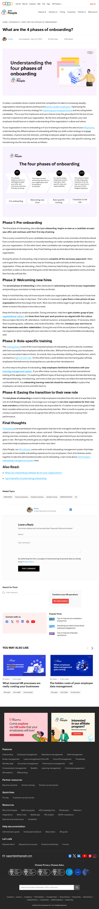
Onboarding (8, 428)
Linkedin (22, 621)
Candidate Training (51, 497)
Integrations (7, 815)
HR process (89, 127)
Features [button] (41, 12)
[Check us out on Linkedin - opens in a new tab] (79, 856)
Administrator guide (10, 832)
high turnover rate (23, 358)
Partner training (28, 785)
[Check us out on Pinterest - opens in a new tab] (90, 856)
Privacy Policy (76, 897)
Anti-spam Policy (51, 897)
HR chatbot (49, 815)
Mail (38, 4)
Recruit (25, 4)
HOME (5, 22)
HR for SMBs (17, 692)
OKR (71, 764)
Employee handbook (32, 832)
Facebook (7, 621)
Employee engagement (75, 768)
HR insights (14, 22)
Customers (71, 12)
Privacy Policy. (28, 562)
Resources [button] (92, 12)
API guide (63, 832)
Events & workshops (49, 844)
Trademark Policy (32, 900)
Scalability (32, 819)
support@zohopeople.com (19, 856)
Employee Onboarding (21, 497)
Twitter (12, 621)
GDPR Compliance (57, 900)
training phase (13, 347)
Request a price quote (28, 844)
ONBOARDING (8, 497)
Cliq (43, 4)
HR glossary (64, 810)
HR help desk (7, 764)
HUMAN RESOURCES (66, 497)
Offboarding (22, 773)
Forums (66, 844)
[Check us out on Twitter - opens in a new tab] (74, 856)
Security (18, 897)
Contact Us (10, 897)
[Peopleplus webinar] (26, 727)
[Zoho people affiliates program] (73, 727)
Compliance (28, 897)
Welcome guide (28, 810)
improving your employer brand (57, 110)
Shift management (74, 754)
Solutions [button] (52, 12)
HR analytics (7, 773)
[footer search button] (77, 887)
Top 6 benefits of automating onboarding (25, 478)
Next (92, 648)
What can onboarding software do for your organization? (33, 472)
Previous (87, 648)
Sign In (93, 4)
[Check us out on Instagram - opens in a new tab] (95, 856)
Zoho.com (7, 4)
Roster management (10, 759)
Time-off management (62, 759)
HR (76, 497)
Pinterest (27, 621)
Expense (32, 4)
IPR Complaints (39, 897)
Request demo (8, 844)
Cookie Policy (44, 900)
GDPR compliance (66, 815)
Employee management (27, 754)
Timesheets (80, 759)
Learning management (51, 768)
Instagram (17, 621)
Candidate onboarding (37, 497)
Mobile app (35, 815)
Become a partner (9, 785)
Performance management (53, 764)
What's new (21, 815)
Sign (48, 4)
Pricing (62, 12)
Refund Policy (87, 897)
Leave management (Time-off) (36, 759)
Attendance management (52, 754)
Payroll (18, 4)
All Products (56, 4)
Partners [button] (81, 12)
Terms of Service (65, 897)
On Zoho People (28, 692)
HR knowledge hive (47, 810)
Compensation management (14, 768)
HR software (24, 449)
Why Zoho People (9, 810)
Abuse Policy (69, 900)
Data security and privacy (13, 819)
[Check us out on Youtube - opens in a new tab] (84, 856)
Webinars (77, 810)
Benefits (34, 768)
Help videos (50, 832)
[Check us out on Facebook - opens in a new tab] (70, 856)
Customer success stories (23, 798)
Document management (28, 764)
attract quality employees (58, 107)
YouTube (33, 621)
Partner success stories (48, 785)
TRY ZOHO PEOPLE (60, 601)
